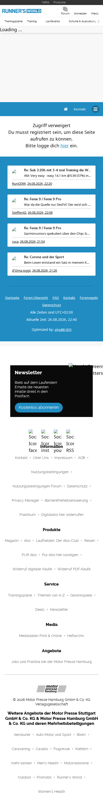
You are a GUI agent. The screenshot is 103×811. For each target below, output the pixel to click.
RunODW (19, 183)
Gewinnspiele (81, 595)
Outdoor (24, 777)
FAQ (55, 297)
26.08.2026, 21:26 (44, 270)
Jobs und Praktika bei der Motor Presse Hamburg (51, 662)
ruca (15, 241)
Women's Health (51, 792)
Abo (27, 541)
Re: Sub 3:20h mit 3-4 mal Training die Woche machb (57, 170)
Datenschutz (51, 305)
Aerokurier (22, 735)
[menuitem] (80, 109)
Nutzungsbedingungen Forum (37, 486)
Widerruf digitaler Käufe (32, 569)
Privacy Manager (25, 500)
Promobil (44, 777)
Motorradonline (76, 763)
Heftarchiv (75, 636)
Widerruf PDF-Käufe (74, 569)
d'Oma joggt (21, 270)
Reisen (89, 541)
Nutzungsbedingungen (50, 472)
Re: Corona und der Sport (44, 257)
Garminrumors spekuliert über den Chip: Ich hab (57, 233)
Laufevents (53, 21)
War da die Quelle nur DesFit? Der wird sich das (57, 204)
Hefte (45, 2)
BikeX (81, 735)
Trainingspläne (13, 21)
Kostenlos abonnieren (39, 407)
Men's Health (47, 763)
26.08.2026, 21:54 (32, 241)
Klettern (81, 749)
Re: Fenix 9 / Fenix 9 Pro (42, 199)
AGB (81, 458)
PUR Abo (29, 555)
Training (32, 21)
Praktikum (28, 515)
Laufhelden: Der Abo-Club (57, 541)
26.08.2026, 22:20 (39, 183)
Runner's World (69, 777)
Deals (39, 609)
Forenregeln (89, 297)
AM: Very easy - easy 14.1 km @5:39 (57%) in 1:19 (57, 175)
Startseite (12, 297)
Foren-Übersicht (36, 297)
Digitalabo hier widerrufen (62, 515)
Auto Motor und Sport (53, 735)
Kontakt (21, 458)
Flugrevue (62, 749)
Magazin (11, 541)
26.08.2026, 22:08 (40, 212)
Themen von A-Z (51, 595)
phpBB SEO (63, 329)
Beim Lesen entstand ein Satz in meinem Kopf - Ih (57, 262)
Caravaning (21, 749)
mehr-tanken (21, 763)
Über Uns (41, 458)
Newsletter (59, 609)
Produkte (60, 2)
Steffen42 (19, 212)
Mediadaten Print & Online (40, 636)
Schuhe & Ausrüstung (82, 21)
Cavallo (42, 749)
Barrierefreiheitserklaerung (66, 500)
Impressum (63, 458)
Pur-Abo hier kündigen (60, 555)
